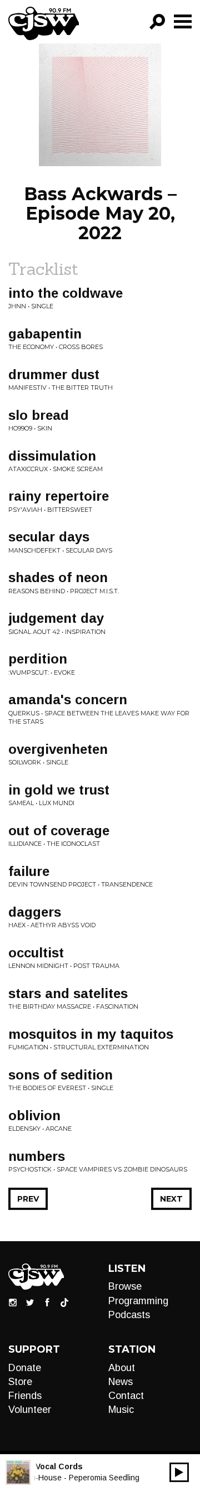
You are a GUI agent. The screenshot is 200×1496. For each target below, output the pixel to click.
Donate (24, 1367)
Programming (138, 1300)
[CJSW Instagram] (12, 1302)
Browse (125, 1286)
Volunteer (29, 1409)
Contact (126, 1395)
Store (20, 1381)
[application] (179, 1472)
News (120, 1381)
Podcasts (129, 1314)
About (121, 1367)
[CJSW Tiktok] (64, 1302)
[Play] (179, 1472)
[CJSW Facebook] (47, 1302)
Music (121, 1409)
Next (171, 1199)
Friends (25, 1395)
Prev (28, 1199)
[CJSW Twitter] (30, 1302)
